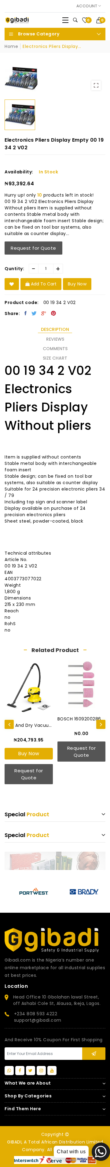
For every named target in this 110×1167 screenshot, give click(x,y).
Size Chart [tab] (55, 358)
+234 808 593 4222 (35, 1014)
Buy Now (28, 753)
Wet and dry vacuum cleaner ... (29, 725)
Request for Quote (33, 248)
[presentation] (9, 724)
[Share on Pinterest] (53, 313)
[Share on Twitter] (34, 313)
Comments (55, 349)
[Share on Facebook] (25, 313)
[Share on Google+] (43, 313)
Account (87, 6)
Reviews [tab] (55, 339)
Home (11, 46)
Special (27, 814)
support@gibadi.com (37, 1020)
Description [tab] (55, 329)
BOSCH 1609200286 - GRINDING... (81, 719)
